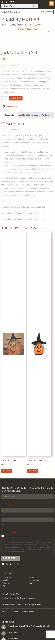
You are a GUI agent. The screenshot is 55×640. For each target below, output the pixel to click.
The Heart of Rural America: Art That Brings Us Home (21, 605)
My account (34, 580)
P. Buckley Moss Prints (17, 25)
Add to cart (15, 98)
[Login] (2, 2)
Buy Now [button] (6, 470)
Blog (3, 586)
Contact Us (5, 583)
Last (3, 524)
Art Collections (6, 577)
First (3, 514)
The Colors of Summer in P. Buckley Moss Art (18, 611)
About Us (4, 580)
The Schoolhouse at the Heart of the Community (19, 598)
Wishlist (33, 577)
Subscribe (9, 558)
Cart (31, 583)
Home (3, 25)
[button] (49, 31)
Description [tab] (10, 115)
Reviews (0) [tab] (47, 115)
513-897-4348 (48, 12)
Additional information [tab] (28, 115)
